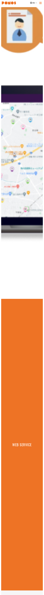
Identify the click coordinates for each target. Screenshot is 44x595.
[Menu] (40, 3)
